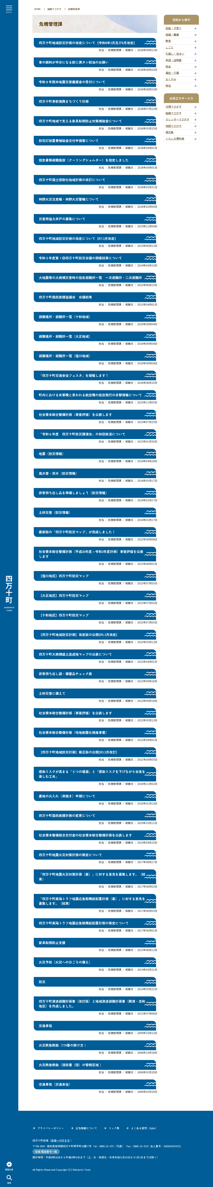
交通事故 (45, 1025)
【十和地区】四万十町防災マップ (64, 615)
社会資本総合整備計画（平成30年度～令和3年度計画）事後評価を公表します (91, 554)
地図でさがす (174, 126)
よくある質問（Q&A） (144, 1128)
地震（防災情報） (52, 453)
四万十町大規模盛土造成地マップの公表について (75, 654)
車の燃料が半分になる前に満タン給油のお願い (74, 62)
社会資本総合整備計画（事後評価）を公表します (75, 414)
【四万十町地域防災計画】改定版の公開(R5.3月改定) (78, 634)
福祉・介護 (172, 73)
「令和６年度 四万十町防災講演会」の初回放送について (82, 434)
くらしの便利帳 (175, 138)
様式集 (170, 132)
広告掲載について (86, 1128)
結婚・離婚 (172, 34)
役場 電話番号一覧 (46, 1152)
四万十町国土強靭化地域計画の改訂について (72, 179)
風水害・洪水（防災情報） (59, 473)
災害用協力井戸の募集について (62, 218)
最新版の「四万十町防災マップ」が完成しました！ (77, 531)
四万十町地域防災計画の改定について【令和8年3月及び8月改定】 (88, 42)
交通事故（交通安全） (55, 1084)
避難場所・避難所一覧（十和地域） (65, 316)
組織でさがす (54, 9)
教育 (168, 41)
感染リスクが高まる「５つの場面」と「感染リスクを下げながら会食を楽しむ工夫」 (92, 774)
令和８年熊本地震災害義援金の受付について (72, 81)
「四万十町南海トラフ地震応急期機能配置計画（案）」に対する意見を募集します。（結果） (92, 901)
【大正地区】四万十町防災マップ (64, 595)
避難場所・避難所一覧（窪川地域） (65, 355)
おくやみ (171, 79)
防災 (42, 981)
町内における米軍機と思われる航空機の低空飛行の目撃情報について (90, 394)
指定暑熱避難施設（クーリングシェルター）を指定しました (84, 160)
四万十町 (9, 593)
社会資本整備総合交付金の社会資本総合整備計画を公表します (85, 835)
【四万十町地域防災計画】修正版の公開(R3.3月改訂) (78, 752)
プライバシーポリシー (50, 1128)
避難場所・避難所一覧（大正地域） (65, 336)
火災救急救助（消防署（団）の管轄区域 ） (71, 1064)
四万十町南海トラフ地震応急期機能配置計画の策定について (84, 923)
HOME (37, 9)
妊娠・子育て (174, 28)
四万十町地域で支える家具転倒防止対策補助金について (80, 121)
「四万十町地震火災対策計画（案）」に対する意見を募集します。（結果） (92, 876)
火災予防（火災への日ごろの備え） (65, 962)
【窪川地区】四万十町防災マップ (64, 575)
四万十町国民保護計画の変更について (67, 815)
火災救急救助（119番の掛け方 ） (63, 1045)
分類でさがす (174, 107)
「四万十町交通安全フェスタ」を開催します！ (74, 375)
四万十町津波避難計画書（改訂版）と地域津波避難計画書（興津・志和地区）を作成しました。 (92, 1003)
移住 (168, 86)
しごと (170, 47)
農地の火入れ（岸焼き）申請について (67, 796)
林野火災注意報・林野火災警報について (69, 199)
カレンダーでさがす (177, 119)
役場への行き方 (60, 1140)
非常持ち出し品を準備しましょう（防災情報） (74, 492)
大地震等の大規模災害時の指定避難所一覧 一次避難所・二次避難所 (90, 277)
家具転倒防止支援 (52, 942)
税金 (168, 66)
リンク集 (114, 1128)
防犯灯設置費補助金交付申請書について (69, 140)
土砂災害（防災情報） (55, 512)
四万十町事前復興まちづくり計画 (64, 101)
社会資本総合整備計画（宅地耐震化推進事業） (74, 732)
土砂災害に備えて (52, 693)
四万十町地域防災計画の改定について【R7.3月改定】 (78, 238)
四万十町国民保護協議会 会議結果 (65, 297)
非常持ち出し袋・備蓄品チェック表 (65, 673)
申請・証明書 (174, 60)
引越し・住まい (175, 54)
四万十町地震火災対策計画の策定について (70, 854)
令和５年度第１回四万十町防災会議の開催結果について (80, 257)
